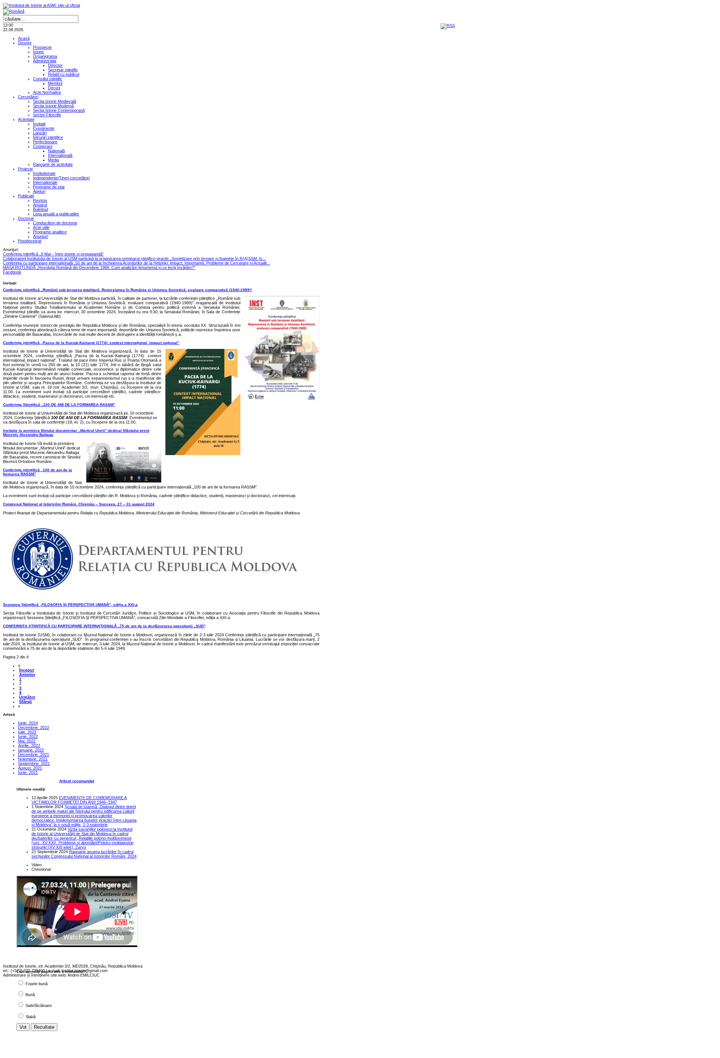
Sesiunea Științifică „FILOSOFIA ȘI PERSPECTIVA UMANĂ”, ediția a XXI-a (70, 605)
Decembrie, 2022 (33, 727)
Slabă (31, 1016)
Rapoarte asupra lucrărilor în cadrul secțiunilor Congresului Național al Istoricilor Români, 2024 (84, 853)
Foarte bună (37, 983)
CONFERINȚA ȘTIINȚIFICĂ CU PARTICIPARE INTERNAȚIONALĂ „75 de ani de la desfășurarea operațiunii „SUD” (104, 626)
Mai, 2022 (27, 741)
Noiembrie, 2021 (33, 759)
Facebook (12, 272)
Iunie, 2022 (28, 736)
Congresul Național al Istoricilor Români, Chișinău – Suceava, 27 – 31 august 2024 (78, 504)
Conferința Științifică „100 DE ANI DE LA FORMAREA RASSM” (59, 405)
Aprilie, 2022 (29, 745)
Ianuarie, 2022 (31, 750)
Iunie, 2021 (28, 772)
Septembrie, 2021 (34, 763)
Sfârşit (25, 701)
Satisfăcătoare (39, 1005)
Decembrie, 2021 (33, 754)
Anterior (27, 674)
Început (26, 670)
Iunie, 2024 (28, 723)
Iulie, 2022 (27, 732)
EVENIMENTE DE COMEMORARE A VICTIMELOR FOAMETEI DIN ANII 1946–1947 (79, 799)
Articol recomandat (76, 781)
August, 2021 (30, 768)
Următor (27, 697)
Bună (30, 994)
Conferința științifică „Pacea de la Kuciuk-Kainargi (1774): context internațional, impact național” (91, 343)
